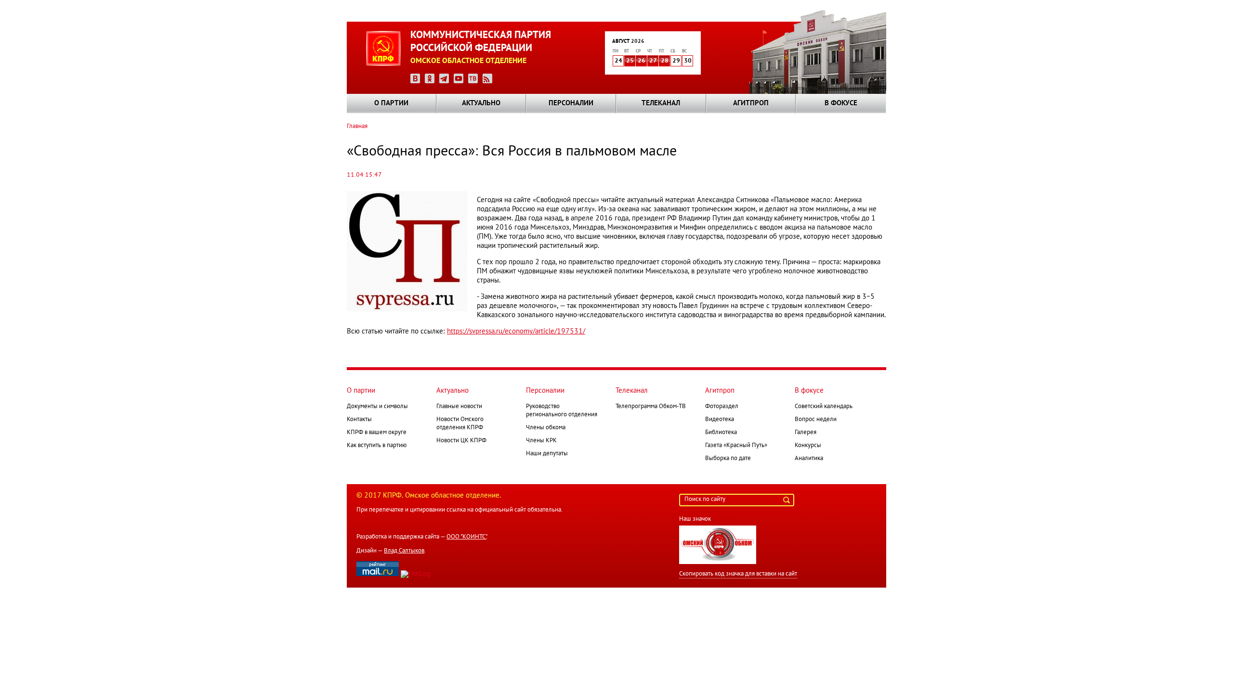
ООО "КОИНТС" (466, 537)
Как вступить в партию (377, 446)
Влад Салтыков (404, 551)
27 (653, 61)
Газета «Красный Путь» (736, 446)
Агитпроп (751, 103)
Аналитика (809, 459)
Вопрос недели (816, 420)
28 (665, 61)
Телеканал (661, 103)
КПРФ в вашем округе (377, 433)
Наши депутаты (547, 454)
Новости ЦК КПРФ (461, 441)
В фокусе (841, 103)
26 (641, 61)
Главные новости (459, 407)
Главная (357, 126)
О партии (391, 103)
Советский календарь (824, 407)
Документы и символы (377, 407)
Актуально (481, 103)
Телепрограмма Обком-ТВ (651, 407)
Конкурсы (808, 446)
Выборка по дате (728, 459)
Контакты (359, 420)
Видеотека (719, 420)
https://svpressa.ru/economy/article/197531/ (516, 331)
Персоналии (571, 103)
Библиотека (721, 433)
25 (630, 61)
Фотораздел (721, 407)
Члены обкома (545, 428)
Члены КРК (541, 441)
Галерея (805, 433)
